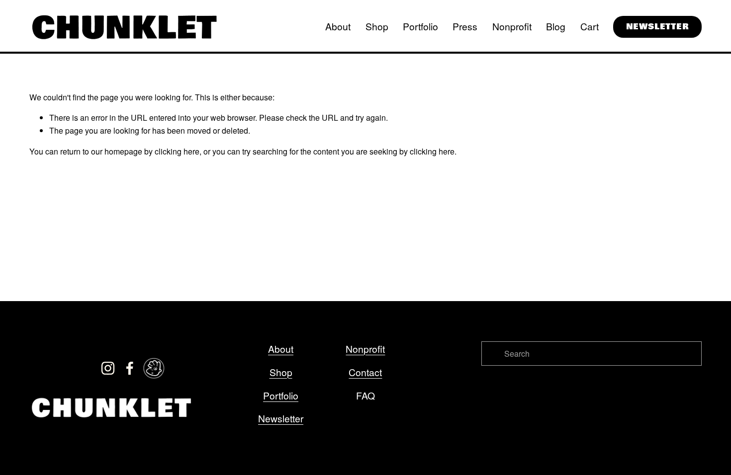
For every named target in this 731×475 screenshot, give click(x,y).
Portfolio (420, 26)
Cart (589, 26)
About (338, 26)
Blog (555, 26)
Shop (377, 26)
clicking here (177, 151)
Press (465, 26)
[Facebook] (130, 368)
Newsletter (280, 418)
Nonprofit (512, 26)
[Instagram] (108, 368)
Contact (365, 372)
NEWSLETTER (657, 26)
